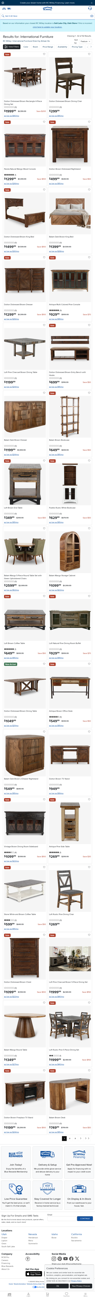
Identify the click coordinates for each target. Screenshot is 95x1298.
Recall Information (20, 1284)
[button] (13, 3)
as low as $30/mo (11, 251)
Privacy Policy (76, 1281)
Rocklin (74, 1237)
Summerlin (33, 1243)
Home (11, 1284)
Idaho (55, 1234)
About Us (5, 1269)
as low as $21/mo (11, 725)
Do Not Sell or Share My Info (46, 1287)
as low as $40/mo (11, 116)
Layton (4, 1240)
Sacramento (76, 1240)
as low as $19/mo (56, 319)
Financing (5, 1263)
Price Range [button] (48, 47)
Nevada (32, 1234)
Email (50, 1215)
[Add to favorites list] (44, 54)
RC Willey (7, 41)
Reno (30, 1240)
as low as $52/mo (11, 590)
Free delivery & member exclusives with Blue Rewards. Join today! (47, 3)
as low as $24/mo (11, 387)
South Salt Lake (8, 1246)
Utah (4, 1234)
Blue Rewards (7, 1266)
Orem (3, 1243)
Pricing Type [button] (77, 47)
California (76, 1234)
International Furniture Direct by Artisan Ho (31, 41)
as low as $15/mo (56, 116)
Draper (4, 1237)
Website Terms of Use (34, 1284)
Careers (4, 1260)
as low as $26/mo (11, 183)
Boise (54, 1237)
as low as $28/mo (56, 251)
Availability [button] (62, 47)
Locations (6, 1230)
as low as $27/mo (11, 1064)
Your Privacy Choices (81, 1286)
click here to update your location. (47, 27)
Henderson (33, 1237)
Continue (85, 1218)
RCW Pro (5, 1257)
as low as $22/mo (56, 590)
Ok (57, 1286)
